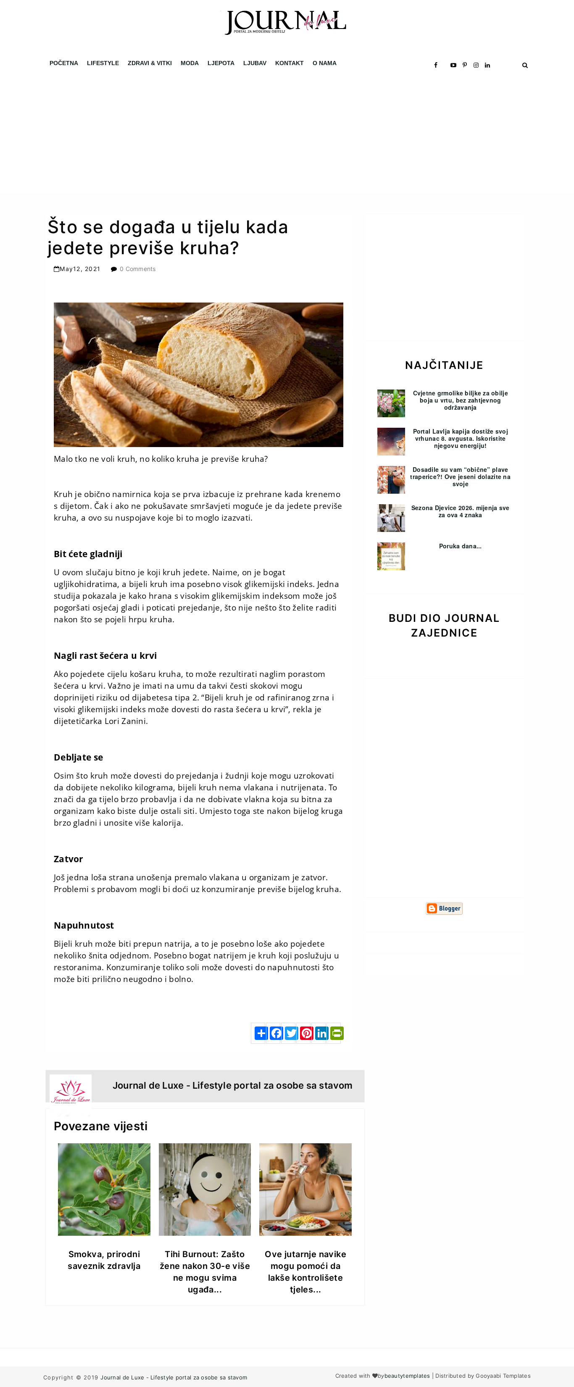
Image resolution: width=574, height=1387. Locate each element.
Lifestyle (103, 63)
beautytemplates (407, 1375)
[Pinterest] (303, 1033)
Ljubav (254, 63)
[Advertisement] (252, 134)
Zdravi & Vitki (150, 63)
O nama (325, 63)
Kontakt (289, 63)
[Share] (258, 1033)
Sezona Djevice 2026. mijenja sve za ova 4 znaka (460, 511)
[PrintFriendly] (333, 1033)
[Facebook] (273, 1033)
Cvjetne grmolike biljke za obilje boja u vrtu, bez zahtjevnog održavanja (460, 400)
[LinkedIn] (318, 1033)
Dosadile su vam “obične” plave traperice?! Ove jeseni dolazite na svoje (460, 476)
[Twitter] (288, 1033)
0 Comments (138, 268)
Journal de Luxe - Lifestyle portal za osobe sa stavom (173, 1377)
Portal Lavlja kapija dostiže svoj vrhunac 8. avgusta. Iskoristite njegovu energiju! (460, 438)
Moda (190, 63)
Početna (64, 63)
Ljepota (221, 63)
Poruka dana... (460, 546)
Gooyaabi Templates (503, 1375)
